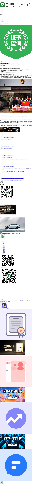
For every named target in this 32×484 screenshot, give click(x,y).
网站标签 (4, 301)
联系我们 (3, 299)
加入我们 (4, 248)
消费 (3, 244)
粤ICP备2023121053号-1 (16, 300)
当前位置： (1, 59)
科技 (3, 245)
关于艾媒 (4, 246)
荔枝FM (2, 132)
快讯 (2, 61)
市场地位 (4, 250)
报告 (3, 243)
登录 (0, 24)
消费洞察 (4, 251)
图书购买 (9, 301)
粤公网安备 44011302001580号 (23, 300)
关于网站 (4, 249)
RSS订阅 (6, 301)
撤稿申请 (4, 247)
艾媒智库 (4, 252)
